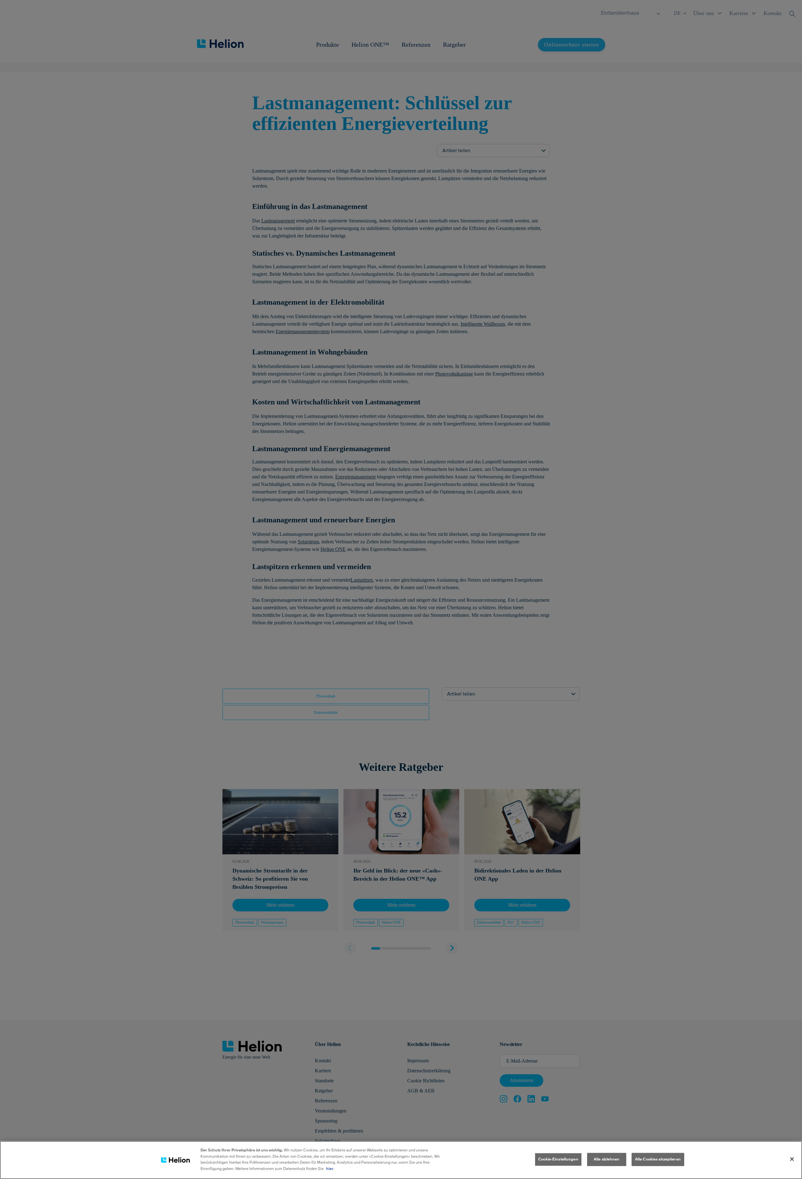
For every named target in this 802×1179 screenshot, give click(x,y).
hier (329, 1168)
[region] (401, 1160)
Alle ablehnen (607, 1159)
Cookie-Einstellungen (558, 1159)
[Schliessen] (792, 1159)
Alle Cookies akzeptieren (658, 1159)
